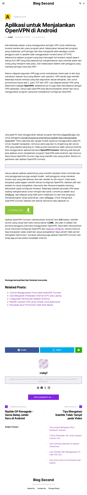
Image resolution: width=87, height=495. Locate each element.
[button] (84, 3)
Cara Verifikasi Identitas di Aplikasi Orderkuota (64, 445)
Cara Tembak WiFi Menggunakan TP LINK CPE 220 (64, 453)
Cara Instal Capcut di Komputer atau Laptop (65, 461)
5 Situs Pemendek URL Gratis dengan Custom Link (65, 436)
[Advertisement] (43, 113)
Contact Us (41, 488)
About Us (31, 488)
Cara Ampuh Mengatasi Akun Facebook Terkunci (61, 428)
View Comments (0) (42, 397)
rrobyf (10, 37)
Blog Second (43, 3)
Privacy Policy (54, 488)
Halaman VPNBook (55, 229)
